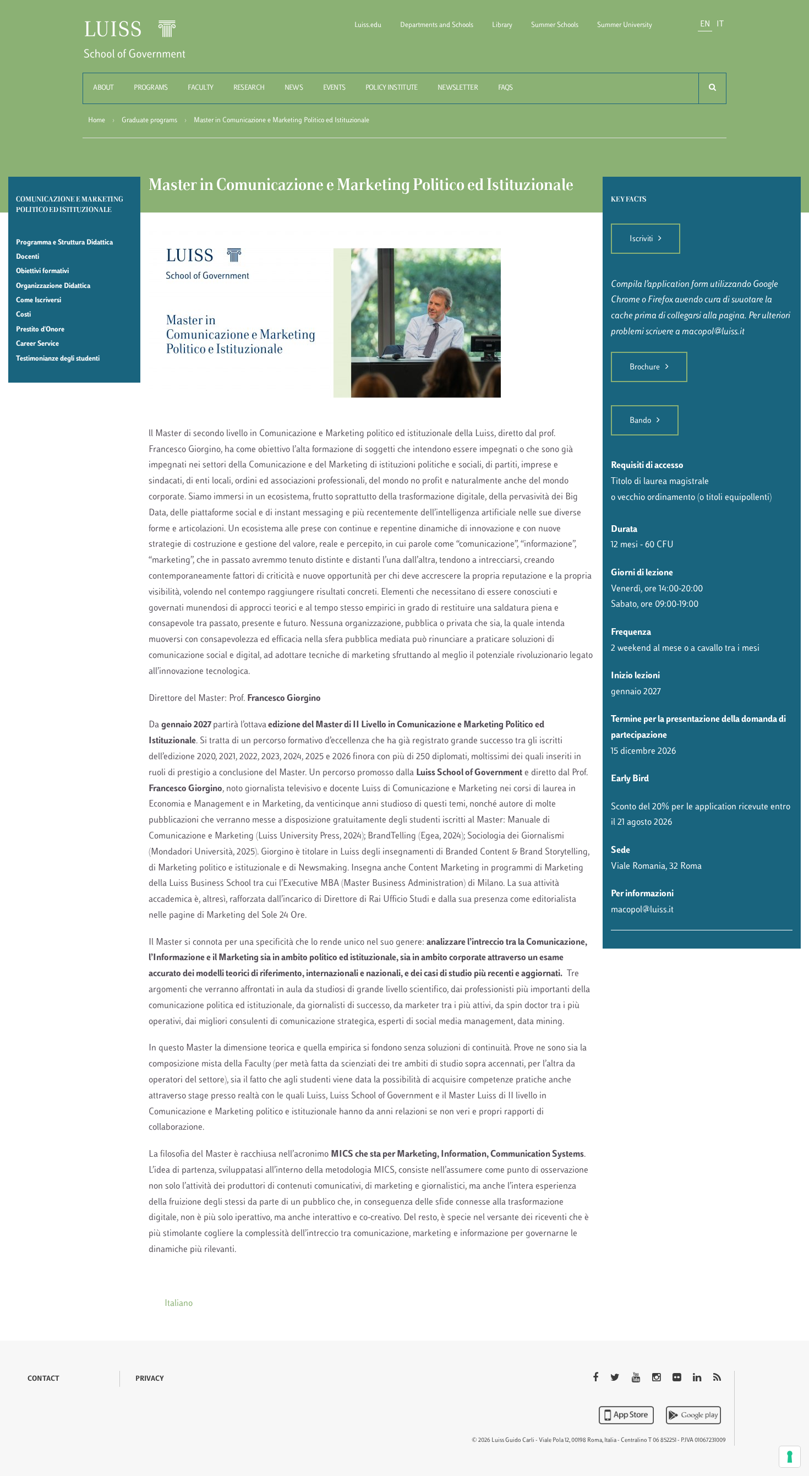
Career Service (37, 344)
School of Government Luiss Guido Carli (143, 46)
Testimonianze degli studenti (58, 359)
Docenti (27, 257)
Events (334, 88)
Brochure (645, 367)
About (103, 88)
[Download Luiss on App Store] (627, 1414)
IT (720, 24)
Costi (23, 315)
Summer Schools (554, 25)
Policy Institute (391, 88)
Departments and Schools (436, 25)
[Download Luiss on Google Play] (693, 1414)
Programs (150, 88)
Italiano (179, 1303)
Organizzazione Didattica (53, 286)
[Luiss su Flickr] (678, 1378)
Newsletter (458, 88)
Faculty (200, 88)
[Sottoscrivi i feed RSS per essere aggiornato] (717, 1378)
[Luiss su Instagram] (657, 1378)
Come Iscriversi (38, 300)
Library (502, 25)
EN (705, 24)
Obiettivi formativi (42, 271)
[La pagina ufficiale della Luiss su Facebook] (596, 1378)
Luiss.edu (367, 25)
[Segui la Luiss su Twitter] (616, 1378)
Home (96, 120)
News (294, 88)
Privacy (149, 1379)
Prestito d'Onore (40, 329)
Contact (43, 1379)
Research (248, 88)
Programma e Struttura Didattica (64, 242)
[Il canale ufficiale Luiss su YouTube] (637, 1378)
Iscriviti (641, 239)
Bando (640, 421)
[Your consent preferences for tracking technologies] (789, 1456)
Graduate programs (149, 120)
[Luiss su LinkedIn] (698, 1378)
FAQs (505, 88)
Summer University (624, 25)
